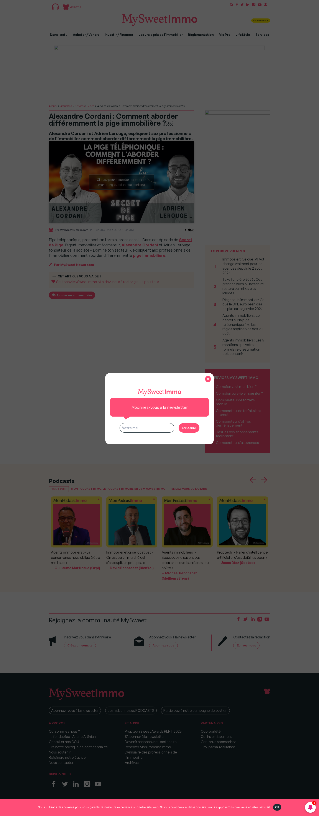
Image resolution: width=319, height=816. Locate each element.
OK (277, 807)
